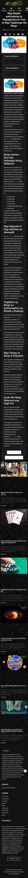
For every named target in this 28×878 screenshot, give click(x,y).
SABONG (4, 803)
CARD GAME (5, 808)
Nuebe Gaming (15, 317)
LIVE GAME (19, 10)
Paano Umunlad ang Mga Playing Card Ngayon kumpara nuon (13, 541)
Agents (3, 815)
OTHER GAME (5, 810)
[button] (22, 56)
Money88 (8, 139)
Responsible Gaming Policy (17, 871)
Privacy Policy (7, 871)
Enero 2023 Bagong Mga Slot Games (13, 685)
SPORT (3, 805)
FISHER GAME (12, 10)
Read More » (3, 505)
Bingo (15, 181)
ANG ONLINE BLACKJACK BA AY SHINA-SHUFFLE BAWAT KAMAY (12, 730)
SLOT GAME (3, 10)
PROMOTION (5, 812)
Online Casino (13, 436)
